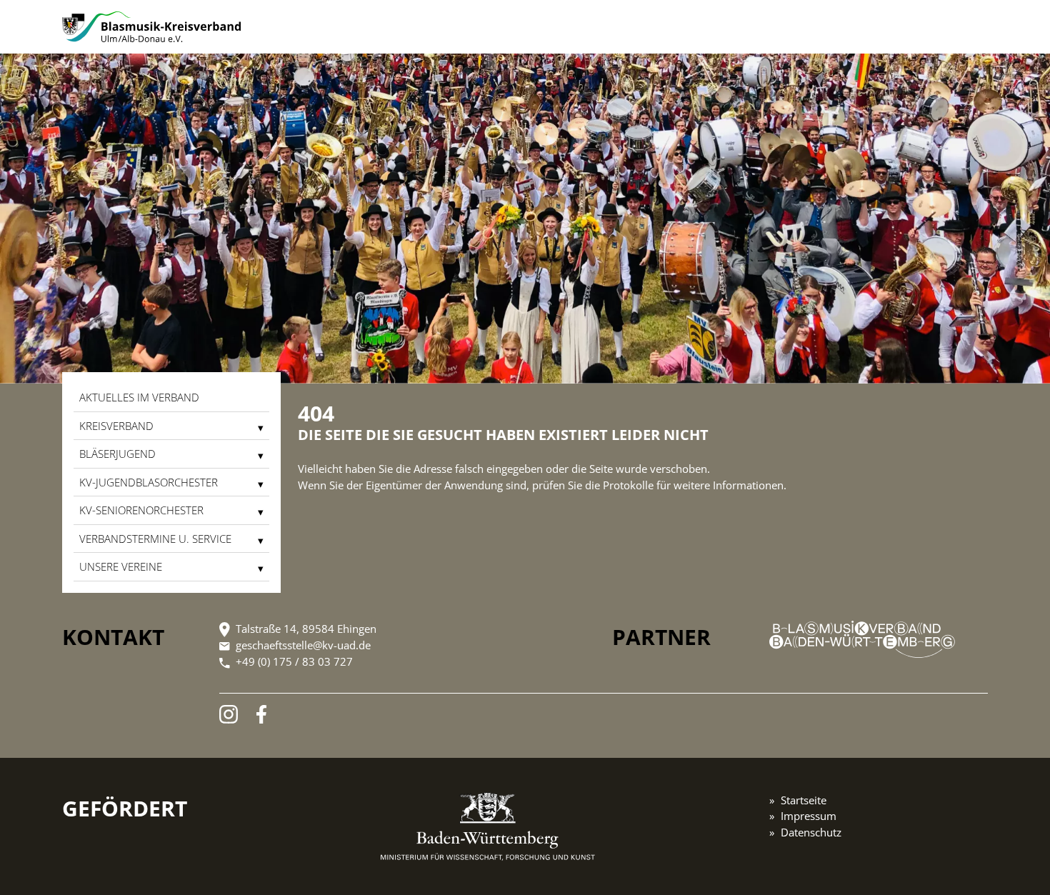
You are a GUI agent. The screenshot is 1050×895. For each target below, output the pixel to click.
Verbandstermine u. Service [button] (155, 538)
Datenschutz (811, 832)
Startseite (803, 800)
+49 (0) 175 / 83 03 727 (294, 661)
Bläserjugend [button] (117, 453)
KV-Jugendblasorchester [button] (148, 482)
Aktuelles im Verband (139, 397)
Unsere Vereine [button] (120, 566)
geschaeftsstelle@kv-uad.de (303, 645)
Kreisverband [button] (116, 426)
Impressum (808, 816)
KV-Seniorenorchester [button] (141, 510)
